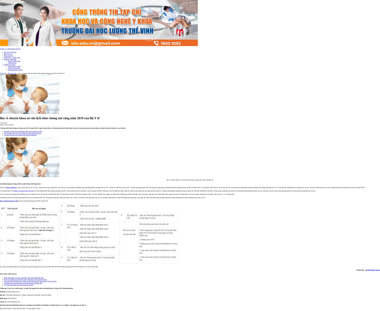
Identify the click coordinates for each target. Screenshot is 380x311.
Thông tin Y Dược (9, 65)
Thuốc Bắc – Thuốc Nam (12, 57)
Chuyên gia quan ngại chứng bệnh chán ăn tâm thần (20, 135)
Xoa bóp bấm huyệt (14, 61)
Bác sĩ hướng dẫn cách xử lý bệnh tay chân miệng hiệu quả (22, 133)
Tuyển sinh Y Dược (14, 68)
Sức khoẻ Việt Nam (10, 52)
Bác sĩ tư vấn (8, 54)
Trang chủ (3, 73)
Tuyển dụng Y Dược (14, 66)
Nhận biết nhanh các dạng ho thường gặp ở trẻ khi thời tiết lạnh (23, 278)
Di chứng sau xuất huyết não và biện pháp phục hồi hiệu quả (23, 283)
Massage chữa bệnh (10, 59)
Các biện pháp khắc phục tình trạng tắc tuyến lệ (19, 285)
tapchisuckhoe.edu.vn (372, 270)
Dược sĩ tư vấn (8, 56)
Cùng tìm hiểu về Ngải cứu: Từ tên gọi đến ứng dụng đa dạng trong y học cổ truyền (30, 281)
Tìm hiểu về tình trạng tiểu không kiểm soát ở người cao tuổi (23, 131)
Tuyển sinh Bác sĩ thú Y (15, 70)
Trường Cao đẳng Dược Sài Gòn (10, 49)
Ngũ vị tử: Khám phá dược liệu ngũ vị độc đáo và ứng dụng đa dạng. (25, 279)
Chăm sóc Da (12, 63)
